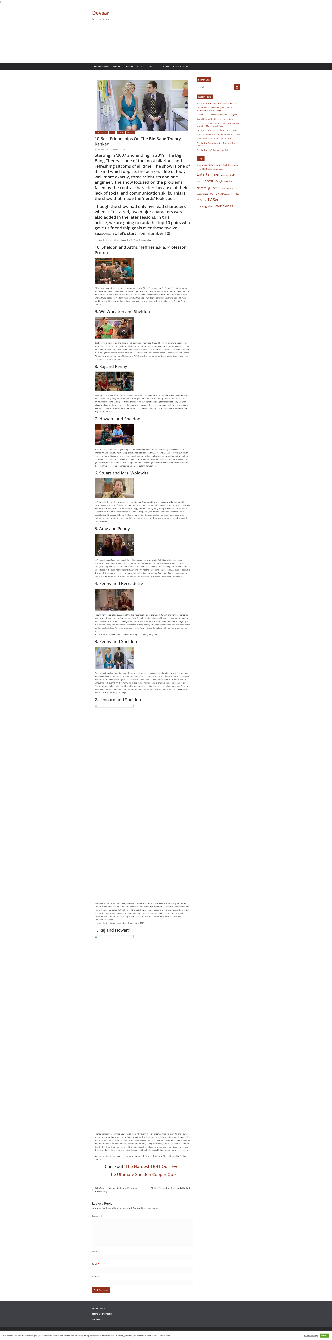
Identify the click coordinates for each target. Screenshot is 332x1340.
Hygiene (199, 182)
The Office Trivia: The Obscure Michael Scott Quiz (218, 134)
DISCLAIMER (97, 1319)
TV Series (129, 66)
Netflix (201, 188)
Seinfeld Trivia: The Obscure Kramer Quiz (215, 119)
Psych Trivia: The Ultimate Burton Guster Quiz (217, 103)
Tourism (165, 66)
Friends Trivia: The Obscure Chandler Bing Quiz (217, 114)
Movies (228, 181)
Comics (235, 165)
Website (96, 1276)
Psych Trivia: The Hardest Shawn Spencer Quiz (217, 130)
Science (228, 188)
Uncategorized (205, 206)
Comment (97, 1216)
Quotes (222, 188)
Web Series (130, 133)
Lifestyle (152, 66)
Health (116, 66)
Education (219, 169)
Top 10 (213, 193)
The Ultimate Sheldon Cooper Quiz (142, 1174)
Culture (199, 169)
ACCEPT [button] (324, 1335)
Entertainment (101, 66)
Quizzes (212, 187)
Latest (140, 66)
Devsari (101, 12)
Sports (234, 188)
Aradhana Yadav (119, 149)
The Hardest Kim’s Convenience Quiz (213, 150)
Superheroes (202, 194)
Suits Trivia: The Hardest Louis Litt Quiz (214, 138)
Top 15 (233, 194)
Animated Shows (202, 165)
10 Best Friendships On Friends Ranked (170, 1188)
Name (96, 1251)
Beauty (212, 165)
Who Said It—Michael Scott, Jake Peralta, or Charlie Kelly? (116, 1190)
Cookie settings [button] (311, 1335)
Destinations (208, 168)
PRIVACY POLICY (99, 1308)
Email (95, 1264)
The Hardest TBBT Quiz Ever (153, 1166)
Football (225, 175)
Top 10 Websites (180, 66)
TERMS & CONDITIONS (102, 1314)
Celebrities (227, 165)
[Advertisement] (166, 43)
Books (219, 164)
